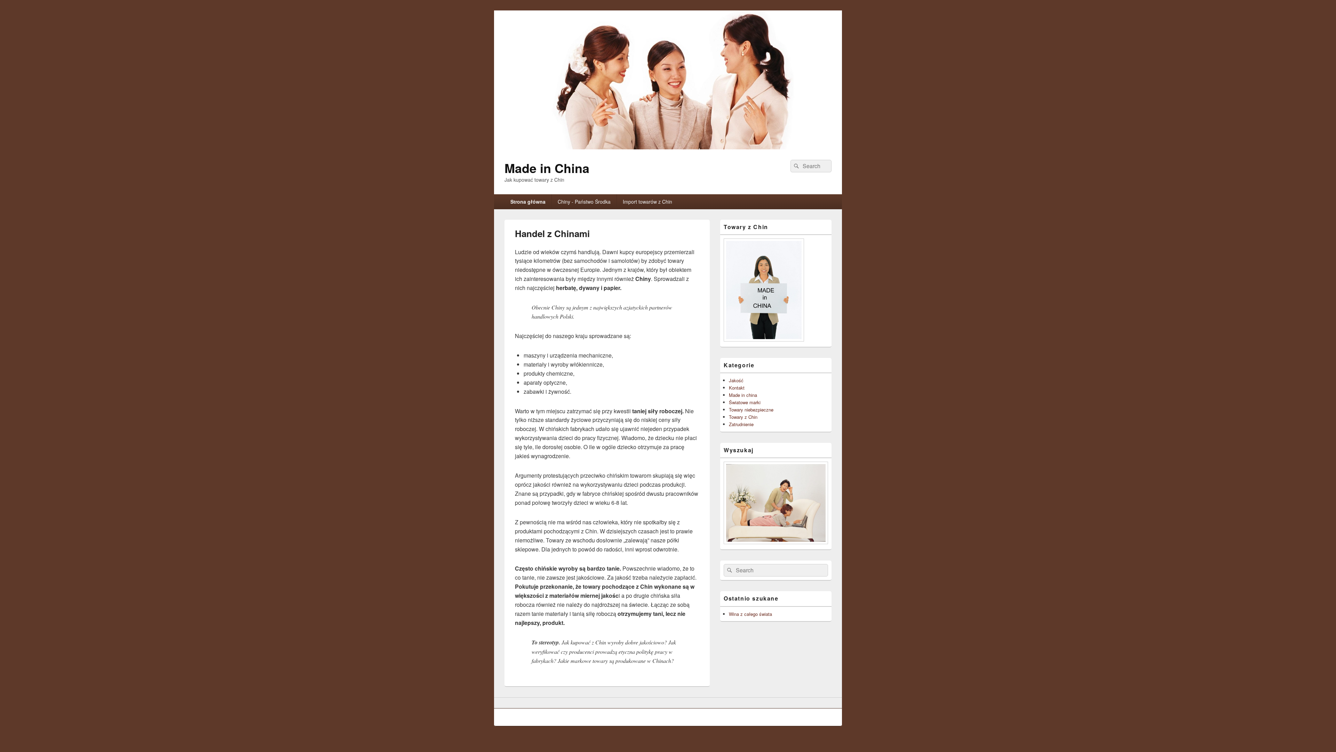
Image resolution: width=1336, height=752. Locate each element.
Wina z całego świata (750, 614)
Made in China (546, 168)
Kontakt (737, 387)
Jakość (736, 380)
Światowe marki (745, 402)
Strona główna (528, 201)
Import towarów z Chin (647, 201)
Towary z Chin (743, 417)
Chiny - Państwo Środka (584, 201)
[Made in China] (668, 147)
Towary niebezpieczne (751, 409)
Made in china (743, 395)
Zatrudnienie (741, 424)
